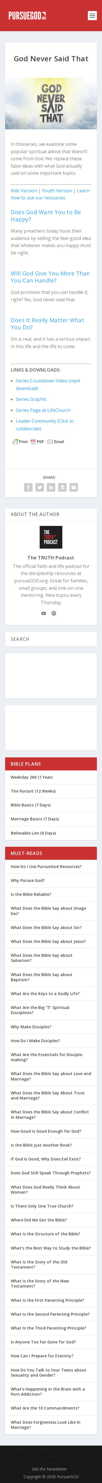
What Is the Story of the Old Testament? (39, 1264)
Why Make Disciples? (31, 1026)
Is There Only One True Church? (42, 1206)
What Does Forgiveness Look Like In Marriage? (45, 1424)
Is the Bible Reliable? (31, 894)
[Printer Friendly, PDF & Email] (38, 441)
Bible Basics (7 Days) (30, 805)
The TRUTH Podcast (51, 558)
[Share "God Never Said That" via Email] (73, 487)
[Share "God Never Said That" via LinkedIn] (51, 487)
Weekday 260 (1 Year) (31, 777)
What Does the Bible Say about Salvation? (42, 958)
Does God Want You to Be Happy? (46, 215)
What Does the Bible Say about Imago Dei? (48, 910)
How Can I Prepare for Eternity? (42, 1355)
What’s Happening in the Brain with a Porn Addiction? (48, 1391)
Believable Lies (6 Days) (33, 833)
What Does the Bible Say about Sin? (46, 927)
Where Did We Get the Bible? (39, 1220)
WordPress (51, 1460)
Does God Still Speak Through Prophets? (51, 1173)
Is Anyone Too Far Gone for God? (43, 1342)
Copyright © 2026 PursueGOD (51, 1476)
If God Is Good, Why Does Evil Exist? (46, 1159)
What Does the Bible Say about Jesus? (48, 941)
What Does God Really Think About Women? (45, 1189)
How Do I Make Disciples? (35, 1040)
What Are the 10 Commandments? (45, 1408)
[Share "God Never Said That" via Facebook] (28, 487)
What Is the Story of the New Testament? (40, 1283)
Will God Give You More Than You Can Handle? (50, 276)
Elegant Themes (49, 1453)
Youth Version (57, 191)
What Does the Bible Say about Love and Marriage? (51, 1076)
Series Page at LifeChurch (43, 410)
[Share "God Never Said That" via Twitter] (39, 487)
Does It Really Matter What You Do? (47, 323)
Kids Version (24, 191)
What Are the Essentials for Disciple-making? (47, 1057)
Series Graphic (31, 399)
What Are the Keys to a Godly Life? (45, 993)
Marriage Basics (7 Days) (35, 818)
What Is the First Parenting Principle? (47, 1300)
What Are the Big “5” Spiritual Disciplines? (40, 1010)
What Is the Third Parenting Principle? (48, 1328)
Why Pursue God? (28, 880)
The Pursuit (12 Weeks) (33, 791)
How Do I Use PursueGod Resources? (46, 866)
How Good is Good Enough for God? (46, 1131)
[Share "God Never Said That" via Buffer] (62, 487)
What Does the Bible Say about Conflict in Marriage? (50, 1114)
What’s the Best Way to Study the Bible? (51, 1248)
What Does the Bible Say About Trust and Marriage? (48, 1095)
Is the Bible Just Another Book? (41, 1145)
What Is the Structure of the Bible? (45, 1233)
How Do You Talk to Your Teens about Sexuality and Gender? (48, 1372)
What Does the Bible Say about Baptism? (42, 977)
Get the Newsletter (49, 1469)
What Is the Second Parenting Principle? (50, 1314)
